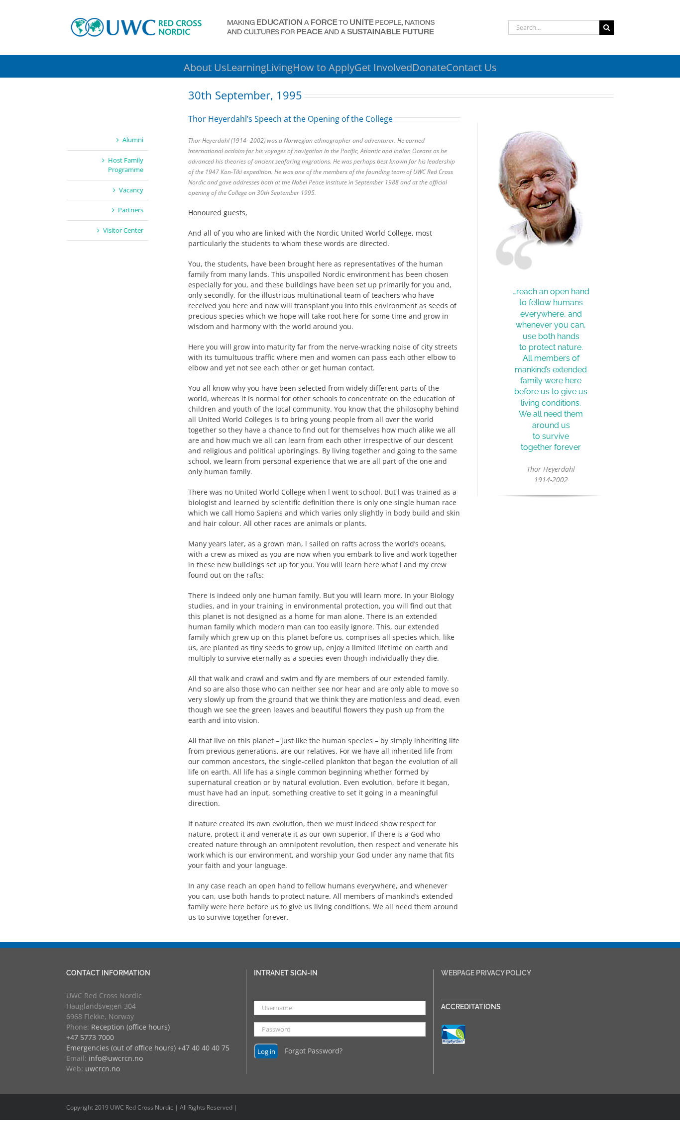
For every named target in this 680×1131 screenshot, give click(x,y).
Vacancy (131, 189)
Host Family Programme (125, 165)
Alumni (132, 139)
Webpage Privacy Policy (486, 973)
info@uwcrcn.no (116, 1058)
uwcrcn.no (102, 1068)
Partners (130, 209)
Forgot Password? (313, 1050)
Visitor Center (123, 230)
